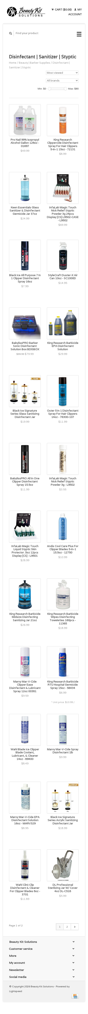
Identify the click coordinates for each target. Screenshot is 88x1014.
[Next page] (74, 926)
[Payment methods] (75, 996)
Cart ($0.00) (63, 9)
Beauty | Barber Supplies (34, 62)
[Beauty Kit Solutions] (26, 12)
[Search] (11, 33)
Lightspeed (15, 991)
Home (12, 62)
